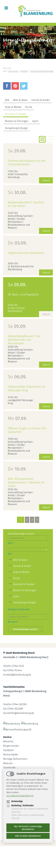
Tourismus (13, 71)
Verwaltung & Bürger (16, 128)
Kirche (28, 107)
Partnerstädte (10, 754)
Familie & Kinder (40, 100)
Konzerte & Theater (15, 114)
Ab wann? (13, 621)
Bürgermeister (11, 745)
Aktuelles (8, 741)
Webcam (8, 763)
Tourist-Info (9, 767)
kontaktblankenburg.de (17, 674)
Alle (7, 100)
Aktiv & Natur (20, 100)
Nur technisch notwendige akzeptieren (28, 828)
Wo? (10, 553)
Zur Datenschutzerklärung (19, 795)
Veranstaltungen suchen (25, 629)
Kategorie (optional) (19, 609)
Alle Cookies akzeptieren (28, 835)
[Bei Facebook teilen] (7, 88)
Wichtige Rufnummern (15, 758)
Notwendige (17, 801)
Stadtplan (8, 750)
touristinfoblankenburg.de (18, 713)
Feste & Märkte (13, 107)
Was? (10, 543)
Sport (35, 121)
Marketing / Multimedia (22, 805)
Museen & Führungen (16, 121)
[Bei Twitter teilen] (24, 88)
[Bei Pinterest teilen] (16, 88)
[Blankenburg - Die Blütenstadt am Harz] (35, 16)
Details (46, 180)
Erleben (24, 71)
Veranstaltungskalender (42, 71)
